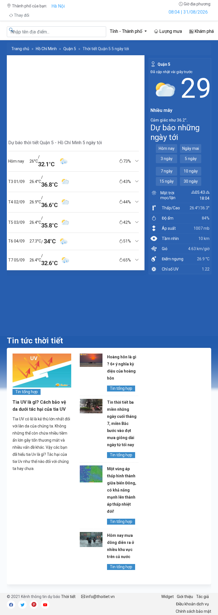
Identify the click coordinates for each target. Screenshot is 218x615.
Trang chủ (20, 48)
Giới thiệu (185, 596)
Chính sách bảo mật (193, 611)
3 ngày (167, 158)
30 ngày (191, 181)
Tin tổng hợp (26, 392)
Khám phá (203, 31)
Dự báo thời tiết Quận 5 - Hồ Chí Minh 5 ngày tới (55, 142)
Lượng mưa (170, 31)
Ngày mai (190, 148)
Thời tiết (68, 596)
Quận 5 (69, 48)
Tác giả (202, 596)
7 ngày (167, 171)
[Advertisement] (73, 95)
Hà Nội (58, 6)
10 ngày (191, 171)
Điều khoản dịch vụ (192, 604)
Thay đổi (21, 15)
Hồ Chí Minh (46, 48)
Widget (167, 596)
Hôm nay (167, 148)
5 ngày (191, 158)
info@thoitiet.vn (100, 596)
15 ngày (167, 181)
